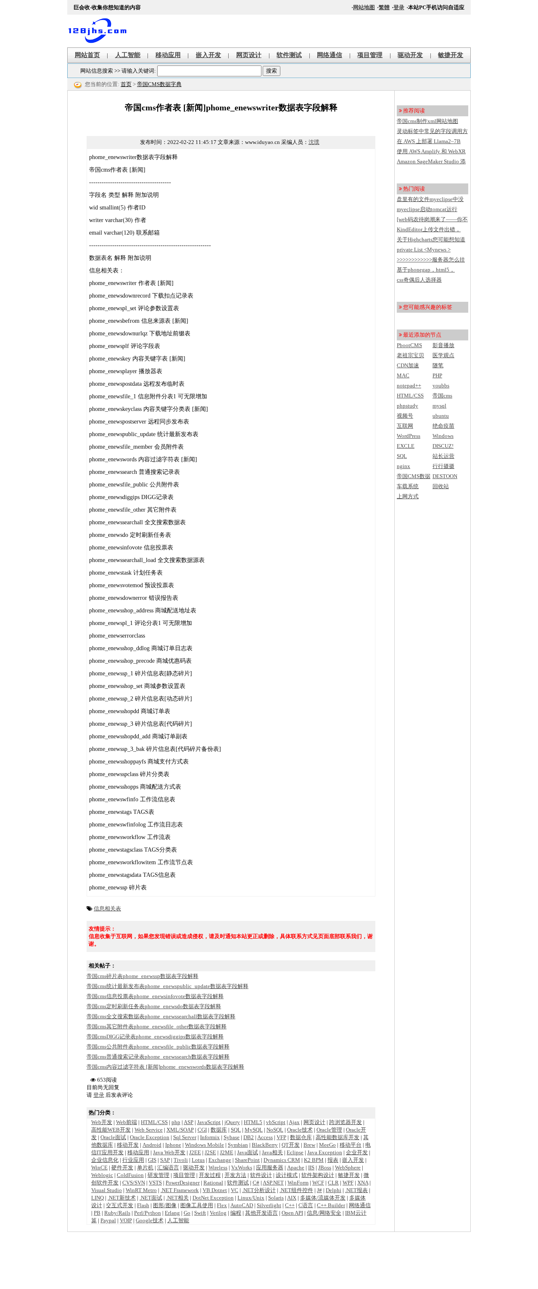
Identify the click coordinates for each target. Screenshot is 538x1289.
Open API (292, 1213)
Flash (143, 1205)
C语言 (305, 1205)
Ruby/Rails (117, 1213)
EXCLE (405, 446)
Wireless (217, 1167)
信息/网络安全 (324, 1213)
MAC (403, 375)
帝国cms (442, 395)
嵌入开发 (208, 55)
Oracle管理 (329, 1130)
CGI (202, 1130)
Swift (200, 1213)
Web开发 (101, 1122)
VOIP (126, 1220)
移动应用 (168, 55)
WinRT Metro (141, 1190)
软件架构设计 (317, 1175)
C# (256, 1182)
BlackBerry (265, 1145)
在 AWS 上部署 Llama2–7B (429, 141)
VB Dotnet (215, 1190)
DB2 (248, 1137)
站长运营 (443, 456)
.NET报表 (356, 1190)
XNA (362, 1182)
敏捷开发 (450, 55)
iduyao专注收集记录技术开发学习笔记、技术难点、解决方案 (100, 31)
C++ (290, 1205)
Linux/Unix (250, 1198)
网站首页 (87, 55)
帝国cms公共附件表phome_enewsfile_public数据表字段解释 (158, 1046)
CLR (333, 1182)
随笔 (438, 365)
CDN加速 (408, 365)
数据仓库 (301, 1137)
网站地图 (364, 7)
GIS (152, 1160)
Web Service (148, 1130)
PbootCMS (409, 345)
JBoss (324, 1167)
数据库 (219, 1130)
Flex (222, 1205)
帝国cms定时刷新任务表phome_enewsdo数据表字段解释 (154, 1006)
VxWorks (241, 1167)
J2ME (226, 1152)
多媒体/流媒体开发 (322, 1198)
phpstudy (407, 406)
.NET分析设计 (259, 1190)
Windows (443, 436)
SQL (236, 1130)
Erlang (172, 1213)
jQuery (232, 1122)
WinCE (99, 1167)
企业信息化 (105, 1160)
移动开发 (128, 1145)
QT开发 (291, 1145)
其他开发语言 (261, 1213)
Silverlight (269, 1205)
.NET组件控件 (296, 1190)
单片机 (145, 1167)
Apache (295, 1167)
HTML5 (253, 1122)
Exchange (219, 1160)
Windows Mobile (204, 1145)
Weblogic (102, 1175)
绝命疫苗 (443, 426)
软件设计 (261, 1175)
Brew (309, 1145)
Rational (213, 1182)
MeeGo (327, 1145)
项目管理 (369, 55)
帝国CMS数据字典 (159, 84)
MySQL (254, 1130)
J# (319, 1190)
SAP (165, 1160)
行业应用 (133, 1160)
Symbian (238, 1145)
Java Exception (324, 1152)
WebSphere (348, 1167)
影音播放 (443, 345)
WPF (348, 1182)
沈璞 (314, 142)
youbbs (441, 385)
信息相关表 (107, 908)
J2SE (210, 1152)
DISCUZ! (443, 446)
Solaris (276, 1198)
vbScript (275, 1122)
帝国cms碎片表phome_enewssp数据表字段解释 (142, 976)
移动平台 (350, 1145)
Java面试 (247, 1152)
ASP (188, 1122)
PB (97, 1213)
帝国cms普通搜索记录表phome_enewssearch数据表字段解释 (158, 1057)
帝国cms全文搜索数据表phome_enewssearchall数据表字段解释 (161, 1016)
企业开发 (357, 1152)
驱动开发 (410, 55)
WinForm (298, 1182)
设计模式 (287, 1175)
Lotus (198, 1160)
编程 (235, 1213)
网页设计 (248, 55)
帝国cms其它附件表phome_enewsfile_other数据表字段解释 (157, 1026)
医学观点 (443, 355)
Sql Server (184, 1137)
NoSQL (274, 1130)
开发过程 (210, 1175)
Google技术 (150, 1220)
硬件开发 (122, 1167)
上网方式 (408, 496)
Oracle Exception (149, 1137)
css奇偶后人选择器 (419, 280)
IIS (311, 1167)
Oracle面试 (113, 1137)
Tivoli (181, 1160)
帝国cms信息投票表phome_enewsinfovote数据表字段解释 (155, 996)
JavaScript (209, 1122)
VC (234, 1190)
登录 (398, 7)
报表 (332, 1160)
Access (265, 1137)
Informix (210, 1137)
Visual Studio (106, 1190)
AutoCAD (241, 1205)
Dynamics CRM (282, 1160)
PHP (437, 375)
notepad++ (409, 385)
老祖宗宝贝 (410, 355)
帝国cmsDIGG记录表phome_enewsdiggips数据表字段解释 (155, 1036)
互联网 (405, 426)
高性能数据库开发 (337, 1137)
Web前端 (126, 1122)
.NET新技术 (122, 1198)
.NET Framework (180, 1190)
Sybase (232, 1137)
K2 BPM (314, 1160)
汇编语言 (168, 1167)
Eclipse (295, 1152)
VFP (281, 1137)
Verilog (218, 1213)
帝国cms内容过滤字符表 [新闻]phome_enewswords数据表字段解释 (165, 1067)
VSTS (155, 1182)
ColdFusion (130, 1175)
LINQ (97, 1198)
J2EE (195, 1152)
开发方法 (235, 1175)
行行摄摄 (443, 466)
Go (187, 1213)
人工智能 (127, 55)
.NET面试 (151, 1198)
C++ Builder (331, 1205)
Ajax (294, 1122)
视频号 (405, 416)
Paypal (108, 1220)
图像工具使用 (196, 1205)
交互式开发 (119, 1205)
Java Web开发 (169, 1152)
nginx (403, 466)
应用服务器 (269, 1167)
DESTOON (445, 476)
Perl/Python (147, 1213)
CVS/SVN (133, 1182)
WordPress (408, 436)
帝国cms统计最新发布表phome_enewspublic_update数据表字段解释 (167, 986)
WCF (318, 1182)
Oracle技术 (300, 1130)
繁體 (384, 7)
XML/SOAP (180, 1130)
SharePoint (247, 1160)
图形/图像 (165, 1205)
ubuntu (441, 416)
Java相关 (272, 1152)
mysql (439, 406)
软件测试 (289, 55)
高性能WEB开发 (111, 1130)
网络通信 (329, 55)
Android (151, 1145)
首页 (126, 84)
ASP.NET (273, 1182)
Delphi (333, 1190)
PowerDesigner (183, 1182)
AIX (291, 1198)
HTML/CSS (154, 1122)
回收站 (441, 486)
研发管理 (158, 1175)
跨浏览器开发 (345, 1122)
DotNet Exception (213, 1198)
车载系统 (408, 486)
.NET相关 (177, 1198)
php (175, 1122)
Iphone (173, 1145)
